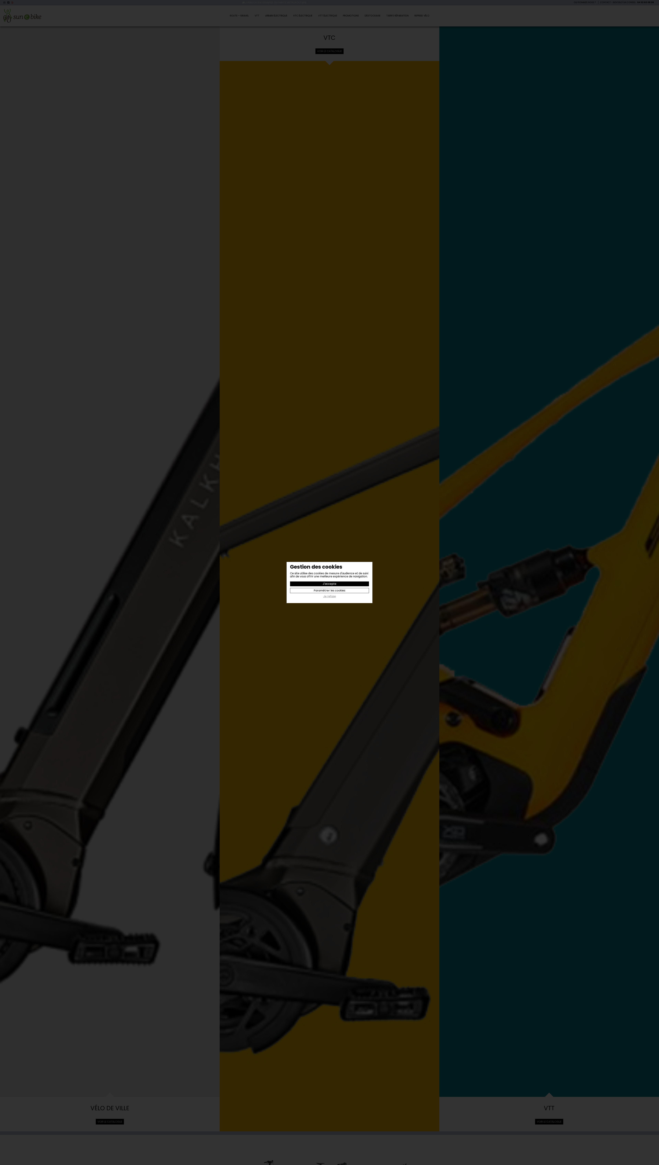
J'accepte (329, 584)
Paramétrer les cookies (329, 590)
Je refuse (329, 596)
